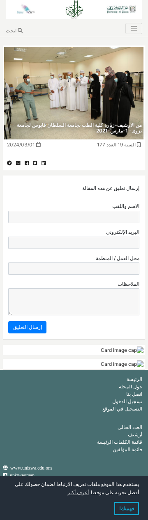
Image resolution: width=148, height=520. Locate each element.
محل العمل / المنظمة (117, 258)
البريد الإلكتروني (122, 232)
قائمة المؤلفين (127, 449)
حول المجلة (130, 386)
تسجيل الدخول (127, 401)
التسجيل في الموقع (122, 409)
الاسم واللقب (125, 206)
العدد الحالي (130, 427)
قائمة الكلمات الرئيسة (119, 442)
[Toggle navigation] (133, 28)
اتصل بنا (134, 394)
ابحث (12, 30)
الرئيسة (134, 379)
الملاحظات (128, 284)
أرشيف (135, 434)
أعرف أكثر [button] (78, 492)
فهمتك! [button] (126, 508)
